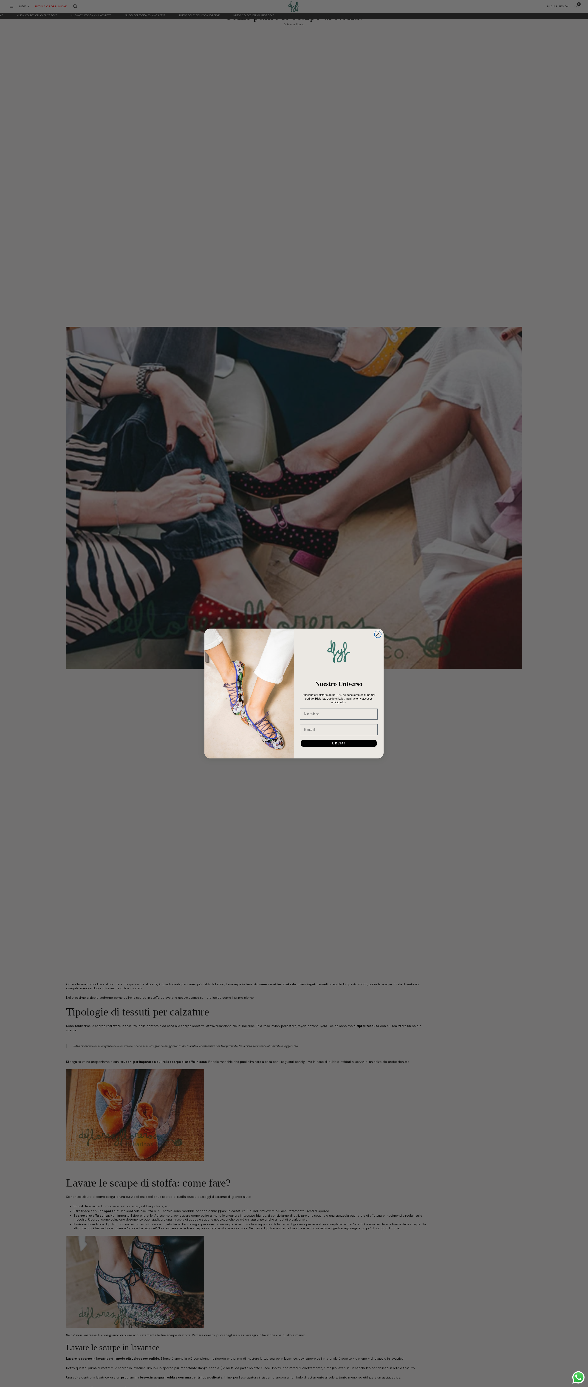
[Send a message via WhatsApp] (578, 1377)
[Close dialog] (377, 634)
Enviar (338, 743)
